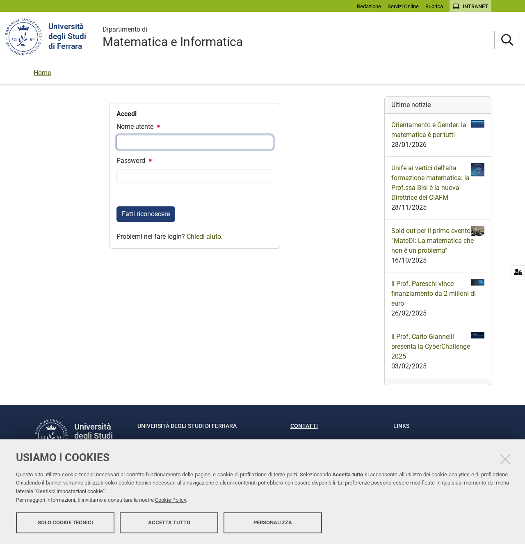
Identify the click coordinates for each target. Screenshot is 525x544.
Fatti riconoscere (146, 214)
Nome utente (135, 126)
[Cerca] (507, 40)
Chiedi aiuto (204, 236)
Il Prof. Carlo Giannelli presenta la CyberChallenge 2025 (430, 346)
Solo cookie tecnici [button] (65, 522)
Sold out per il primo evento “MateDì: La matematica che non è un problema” (432, 240)
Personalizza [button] (272, 522)
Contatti (304, 426)
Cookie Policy (170, 500)
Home (42, 73)
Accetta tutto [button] (169, 522)
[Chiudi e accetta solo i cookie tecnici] (505, 459)
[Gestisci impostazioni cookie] (518, 272)
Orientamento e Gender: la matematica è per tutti (428, 130)
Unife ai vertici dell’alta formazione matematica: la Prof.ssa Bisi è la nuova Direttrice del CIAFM (430, 182)
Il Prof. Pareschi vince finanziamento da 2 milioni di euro (433, 293)
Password (131, 161)
